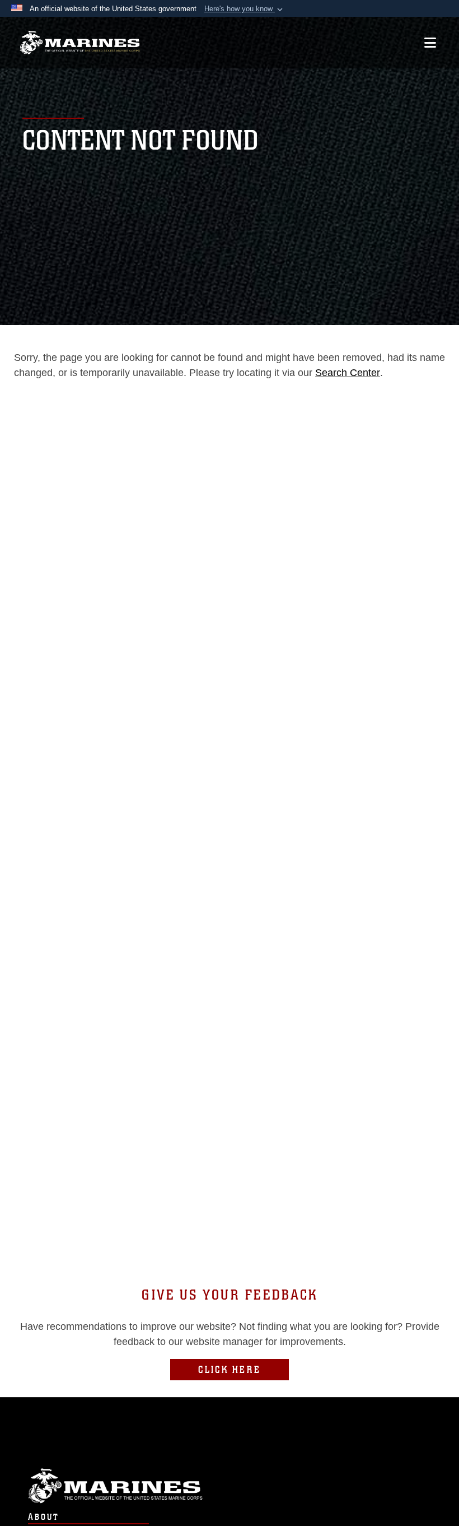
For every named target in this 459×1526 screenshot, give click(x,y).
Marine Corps (229, 1486)
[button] (244, 9)
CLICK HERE (229, 1369)
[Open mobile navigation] (430, 42)
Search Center (347, 372)
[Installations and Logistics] (80, 43)
